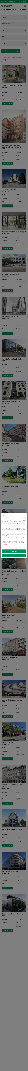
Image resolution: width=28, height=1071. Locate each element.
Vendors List (5, 544)
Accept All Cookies (14, 555)
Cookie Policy (23, 542)
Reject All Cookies (14, 551)
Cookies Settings (14, 548)
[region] (14, 535)
